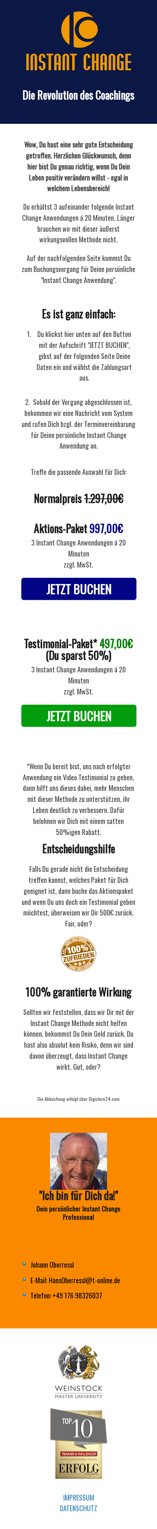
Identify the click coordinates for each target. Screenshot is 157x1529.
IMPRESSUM (78, 1497)
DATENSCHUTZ (78, 1508)
